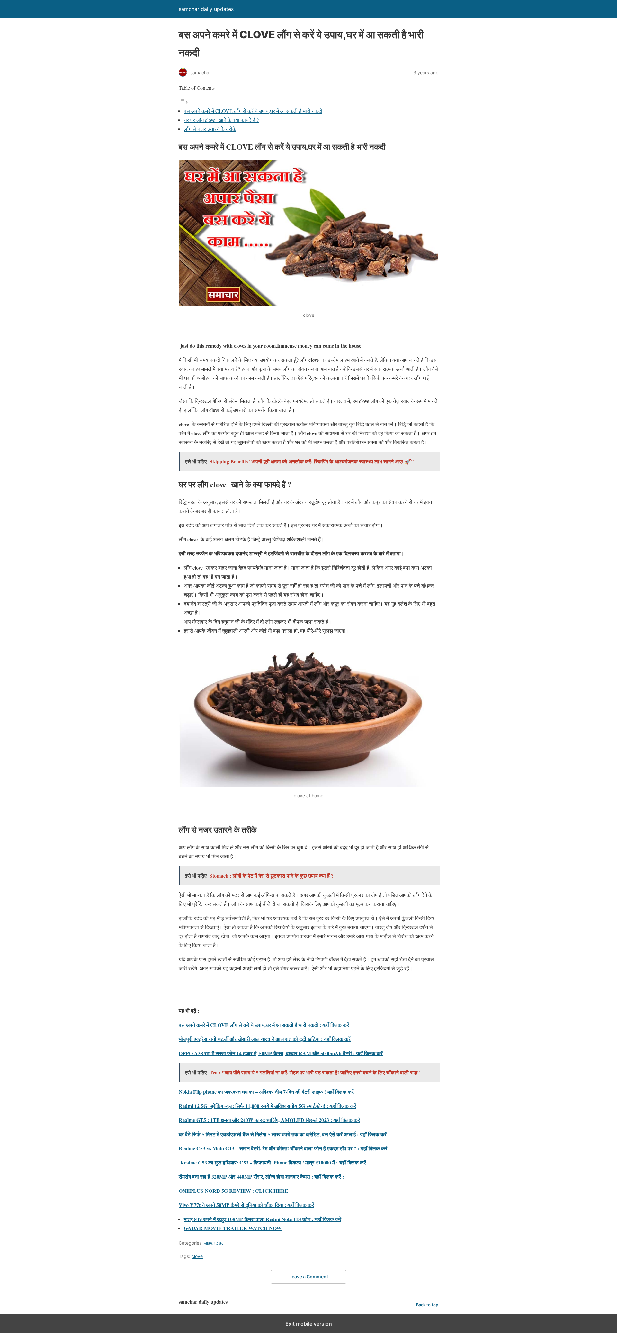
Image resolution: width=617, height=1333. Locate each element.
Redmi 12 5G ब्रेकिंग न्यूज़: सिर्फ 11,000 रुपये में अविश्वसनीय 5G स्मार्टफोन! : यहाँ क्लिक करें (267, 1105)
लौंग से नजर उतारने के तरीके (210, 128)
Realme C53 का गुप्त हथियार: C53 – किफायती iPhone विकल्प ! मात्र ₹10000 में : (259, 1162)
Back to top (427, 1304)
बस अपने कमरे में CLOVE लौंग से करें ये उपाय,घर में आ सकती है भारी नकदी (253, 110)
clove (197, 1256)
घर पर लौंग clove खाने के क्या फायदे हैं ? (221, 119)
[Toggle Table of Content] (183, 101)
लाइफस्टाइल (214, 1243)
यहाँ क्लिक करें (352, 1162)
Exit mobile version (308, 1323)
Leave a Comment (308, 1276)
